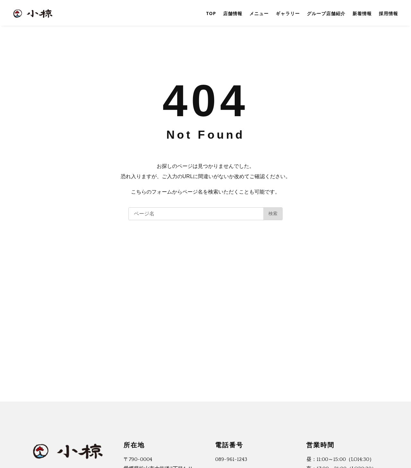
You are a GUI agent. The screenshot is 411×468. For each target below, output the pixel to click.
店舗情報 (232, 13)
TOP (211, 13)
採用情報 (388, 13)
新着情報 (362, 13)
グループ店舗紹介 (326, 13)
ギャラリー (288, 13)
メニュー (259, 13)
